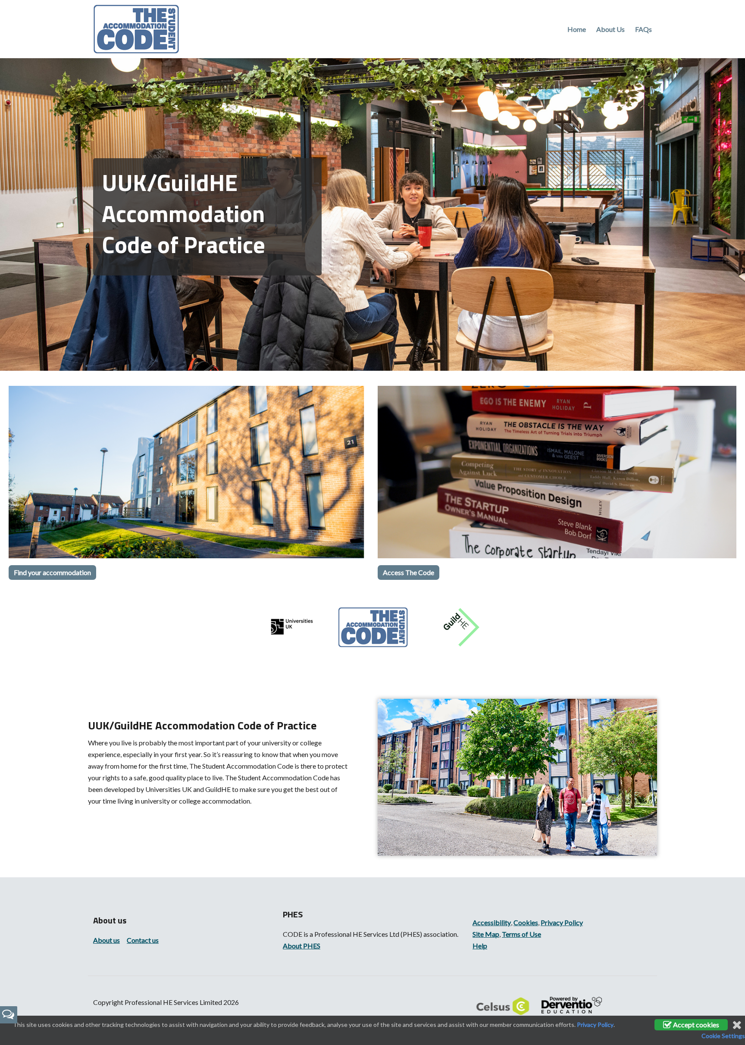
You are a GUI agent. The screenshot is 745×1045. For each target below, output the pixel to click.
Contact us (143, 940)
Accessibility (492, 922)
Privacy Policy (562, 922)
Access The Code (408, 572)
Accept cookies (695, 1024)
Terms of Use (521, 934)
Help (480, 946)
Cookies (525, 922)
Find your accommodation (52, 572)
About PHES (301, 946)
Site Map (486, 934)
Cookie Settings (723, 1035)
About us (106, 940)
